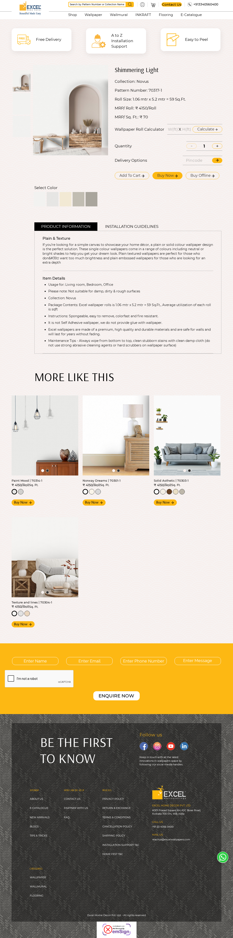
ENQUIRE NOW (116, 696)
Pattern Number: (131, 90)
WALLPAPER (38, 877)
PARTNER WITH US (76, 808)
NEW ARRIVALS (40, 817)
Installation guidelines (131, 226)
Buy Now (166, 175)
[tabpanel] (45, 435)
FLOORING (36, 895)
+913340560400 (205, 4)
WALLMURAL (38, 886)
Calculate (206, 129)
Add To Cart (130, 175)
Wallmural (119, 15)
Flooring (166, 15)
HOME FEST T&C (112, 854)
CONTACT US (72, 798)
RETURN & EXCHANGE (116, 808)
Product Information (66, 226)
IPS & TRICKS (39, 835)
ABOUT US (36, 798)
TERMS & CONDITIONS (116, 817)
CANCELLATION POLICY (117, 826)
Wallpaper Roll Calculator (139, 129)
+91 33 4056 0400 (162, 826)
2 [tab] (47, 470)
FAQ (66, 817)
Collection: (125, 81)
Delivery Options (131, 160)
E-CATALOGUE (39, 808)
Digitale (151, 926)
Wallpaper (93, 15)
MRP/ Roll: (124, 108)
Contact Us (171, 4)
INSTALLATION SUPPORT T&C (120, 845)
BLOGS (34, 826)
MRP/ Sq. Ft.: (127, 117)
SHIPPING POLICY (113, 835)
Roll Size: (123, 99)
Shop (72, 15)
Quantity (123, 146)
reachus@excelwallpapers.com (171, 839)
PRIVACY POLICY (113, 798)
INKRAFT (143, 15)
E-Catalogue (191, 15)
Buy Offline (201, 175)
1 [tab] (42, 470)
